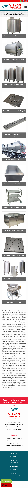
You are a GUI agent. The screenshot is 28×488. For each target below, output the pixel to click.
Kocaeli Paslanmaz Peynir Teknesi (14, 184)
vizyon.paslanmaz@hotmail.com (14, 445)
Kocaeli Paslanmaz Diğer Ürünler (14, 279)
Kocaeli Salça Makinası (14, 302)
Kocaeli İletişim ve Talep (14, 429)
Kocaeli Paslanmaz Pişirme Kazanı (14, 36)
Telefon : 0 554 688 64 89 (14, 441)
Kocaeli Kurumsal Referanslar (14, 427)
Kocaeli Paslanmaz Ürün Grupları (14, 425)
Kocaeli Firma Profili (14, 422)
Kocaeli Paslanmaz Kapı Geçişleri (14, 255)
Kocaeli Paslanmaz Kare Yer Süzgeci (14, 111)
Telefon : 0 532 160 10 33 (14, 439)
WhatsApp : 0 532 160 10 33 (14, 443)
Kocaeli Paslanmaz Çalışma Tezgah (14, 230)
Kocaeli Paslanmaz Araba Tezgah (14, 207)
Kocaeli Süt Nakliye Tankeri (14, 159)
